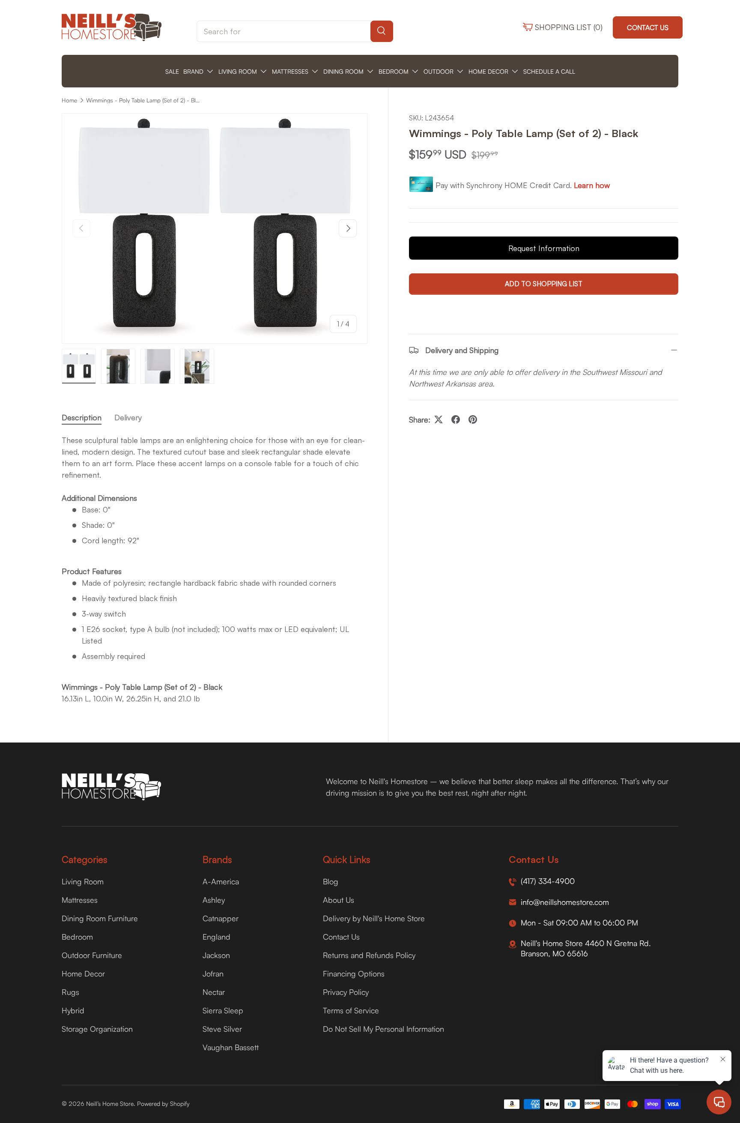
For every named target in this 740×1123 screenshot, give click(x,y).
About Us (338, 899)
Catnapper (221, 918)
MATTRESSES (290, 71)
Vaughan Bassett (231, 1047)
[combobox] (295, 31)
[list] (214, 228)
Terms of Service (351, 1010)
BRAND (193, 71)
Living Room (83, 881)
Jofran (213, 973)
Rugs (70, 992)
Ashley (214, 899)
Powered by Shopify (163, 1103)
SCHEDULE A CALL (549, 71)
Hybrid (73, 1010)
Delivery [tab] (128, 417)
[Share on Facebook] (455, 419)
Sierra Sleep (223, 1010)
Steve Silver (222, 1028)
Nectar (214, 992)
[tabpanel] (214, 569)
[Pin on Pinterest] (472, 419)
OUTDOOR (439, 71)
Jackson (216, 955)
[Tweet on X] (438, 419)
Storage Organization (97, 1028)
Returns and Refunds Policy (369, 955)
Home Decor (83, 973)
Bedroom (77, 936)
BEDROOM (394, 71)
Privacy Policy (346, 992)
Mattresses (80, 899)
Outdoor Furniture (92, 955)
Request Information (543, 248)
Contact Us (647, 27)
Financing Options (354, 973)
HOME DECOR (488, 71)
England (216, 936)
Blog (330, 881)
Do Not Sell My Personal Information (383, 1028)
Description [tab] (81, 417)
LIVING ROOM (237, 71)
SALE (172, 71)
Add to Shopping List (543, 284)
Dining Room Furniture (100, 918)
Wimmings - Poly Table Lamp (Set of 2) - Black (144, 100)
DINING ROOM (343, 71)
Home (69, 100)
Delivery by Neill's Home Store (374, 918)
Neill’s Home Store (110, 1103)
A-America (221, 881)
